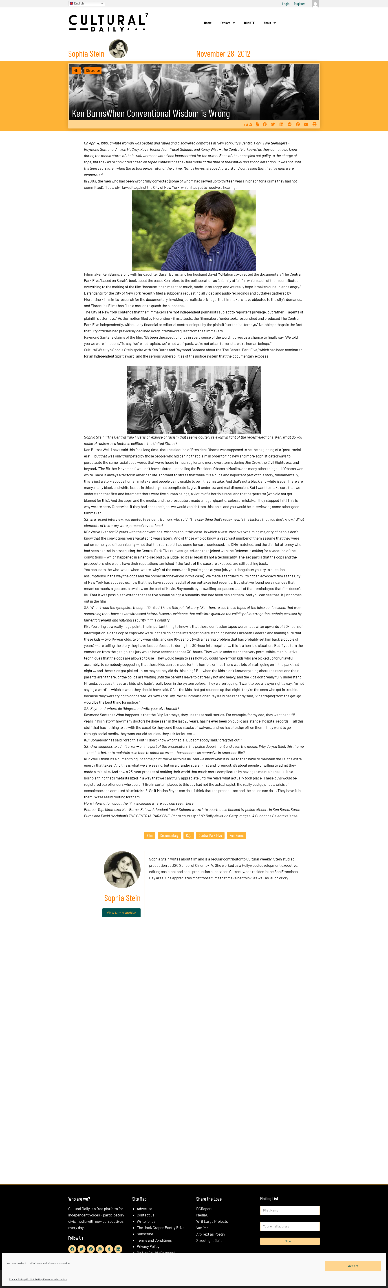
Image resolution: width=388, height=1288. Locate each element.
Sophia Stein (159, 859)
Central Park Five (210, 835)
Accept (353, 1266)
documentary (169, 835)
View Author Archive (121, 913)
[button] (265, 124)
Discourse (93, 70)
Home (208, 22)
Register (299, 3)
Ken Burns (236, 835)
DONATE (249, 22)
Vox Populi (204, 1227)
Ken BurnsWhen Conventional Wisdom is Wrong (151, 113)
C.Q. (188, 835)
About (267, 22)
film (150, 835)
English (78, 3)
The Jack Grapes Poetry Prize (161, 1227)
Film (76, 70)
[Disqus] (194, 989)
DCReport (204, 1208)
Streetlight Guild (209, 1240)
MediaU (202, 1215)
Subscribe (145, 1234)
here (190, 803)
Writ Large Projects (212, 1221)
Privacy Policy (148, 1246)
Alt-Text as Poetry (210, 1234)
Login (285, 3)
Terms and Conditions (154, 1240)
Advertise (144, 1208)
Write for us (146, 1221)
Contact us (145, 1215)
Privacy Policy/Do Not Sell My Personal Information (38, 1279)
